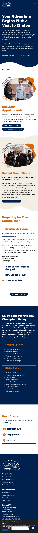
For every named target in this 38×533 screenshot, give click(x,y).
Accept (5, 530)
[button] (33, 528)
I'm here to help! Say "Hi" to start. (20, 528)
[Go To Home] (6, 4)
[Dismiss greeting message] (29, 527)
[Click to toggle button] (35, 4)
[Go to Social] (3, 519)
